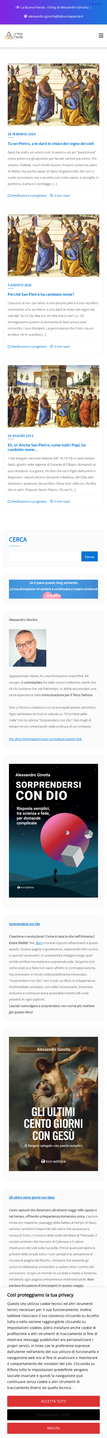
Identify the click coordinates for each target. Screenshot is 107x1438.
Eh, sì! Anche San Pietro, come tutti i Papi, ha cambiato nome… (47, 447)
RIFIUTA (53, 1428)
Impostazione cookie (53, 1414)
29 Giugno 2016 (20, 436)
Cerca (18, 540)
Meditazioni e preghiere (29, 195)
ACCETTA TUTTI (53, 1401)
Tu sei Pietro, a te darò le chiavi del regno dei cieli (51, 143)
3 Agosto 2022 (20, 285)
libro (39, 943)
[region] (53, 1362)
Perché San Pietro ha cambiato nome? (41, 294)
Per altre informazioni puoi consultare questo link (45, 739)
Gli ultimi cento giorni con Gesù (32, 1197)
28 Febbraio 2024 (22, 134)
